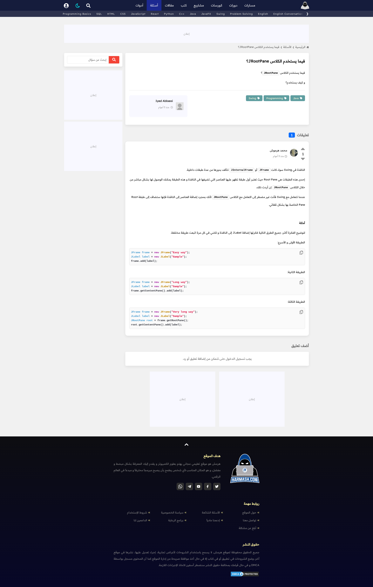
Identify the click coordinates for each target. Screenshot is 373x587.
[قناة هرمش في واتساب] (180, 486)
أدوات (139, 5)
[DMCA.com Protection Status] (244, 576)
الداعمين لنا (140, 520)
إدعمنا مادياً (213, 520)
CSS (123, 13)
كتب (184, 5)
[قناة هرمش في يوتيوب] (198, 486)
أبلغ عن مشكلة (247, 528)
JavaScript (138, 13)
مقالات (169, 5)
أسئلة (154, 5)
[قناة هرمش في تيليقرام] (189, 486)
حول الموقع (249, 512)
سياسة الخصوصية (172, 512)
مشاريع (199, 5)
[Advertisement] (186, 33)
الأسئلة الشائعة (211, 512)
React (155, 13)
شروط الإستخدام (137, 512)
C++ (182, 13)
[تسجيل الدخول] (66, 5)
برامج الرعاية (175, 520)
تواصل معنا (249, 520)
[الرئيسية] (305, 5)
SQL (99, 13)
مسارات (249, 5)
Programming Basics (77, 13)
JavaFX (206, 13)
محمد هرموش (278, 150)
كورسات (216, 5)
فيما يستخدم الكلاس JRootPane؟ (260, 47)
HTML (111, 13)
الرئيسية (300, 47)
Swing (220, 13)
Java (193, 13)
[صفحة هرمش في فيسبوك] (207, 486)
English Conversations (288, 13)
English (263, 13)
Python (169, 13)
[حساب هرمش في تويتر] (216, 486)
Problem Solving (241, 13)
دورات (233, 5)
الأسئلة (288, 47)
